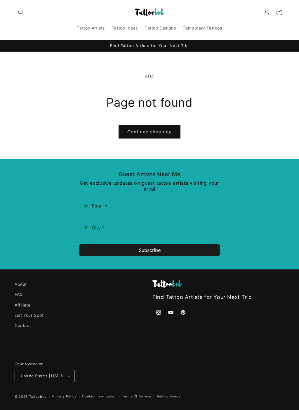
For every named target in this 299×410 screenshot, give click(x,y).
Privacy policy (64, 396)
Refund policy (168, 396)
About (21, 284)
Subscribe (150, 250)
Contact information (99, 396)
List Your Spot (29, 315)
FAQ (19, 294)
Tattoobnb (37, 397)
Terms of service (136, 396)
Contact (23, 325)
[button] (21, 12)
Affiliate (22, 304)
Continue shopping (149, 131)
